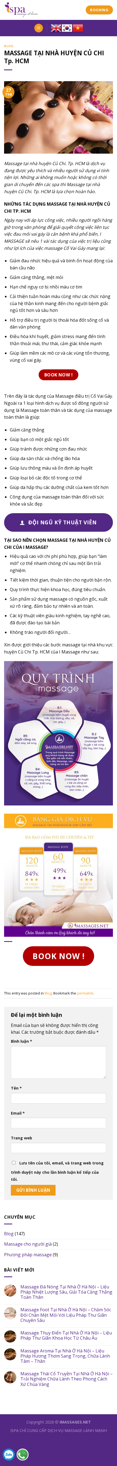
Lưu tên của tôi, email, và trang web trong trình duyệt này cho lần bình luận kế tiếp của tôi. (57, 1171)
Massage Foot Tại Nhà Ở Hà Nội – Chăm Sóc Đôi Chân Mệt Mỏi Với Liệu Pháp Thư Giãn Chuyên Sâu (65, 1315)
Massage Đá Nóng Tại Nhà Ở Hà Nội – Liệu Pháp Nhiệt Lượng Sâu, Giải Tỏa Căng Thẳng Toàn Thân (66, 1292)
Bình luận (21, 1041)
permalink (85, 993)
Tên (16, 1088)
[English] (56, 28)
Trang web (21, 1137)
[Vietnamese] (77, 28)
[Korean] (66, 28)
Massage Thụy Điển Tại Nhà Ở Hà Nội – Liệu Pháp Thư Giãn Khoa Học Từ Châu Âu (66, 1335)
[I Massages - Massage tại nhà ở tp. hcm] (41, 10)
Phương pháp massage (28, 1255)
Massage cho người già (28, 1244)
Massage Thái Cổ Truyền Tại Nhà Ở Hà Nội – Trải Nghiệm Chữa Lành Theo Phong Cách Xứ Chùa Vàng (66, 1379)
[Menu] (38, 28)
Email (18, 1113)
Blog (8, 46)
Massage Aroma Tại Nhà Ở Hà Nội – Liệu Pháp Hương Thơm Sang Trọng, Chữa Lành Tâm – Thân (65, 1356)
